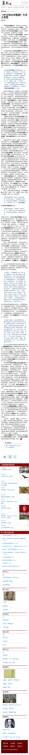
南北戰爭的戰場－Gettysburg (11, 577)
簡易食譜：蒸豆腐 (6, 490)
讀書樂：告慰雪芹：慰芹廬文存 (11, 680)
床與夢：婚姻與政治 (8, 623)
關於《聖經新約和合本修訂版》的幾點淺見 (14, 538)
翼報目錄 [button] (19, 746)
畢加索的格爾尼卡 (8, 535)
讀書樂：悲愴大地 (7, 683)
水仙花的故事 (6, 557)
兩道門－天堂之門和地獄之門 (11, 549)
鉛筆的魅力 (4, 523)
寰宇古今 (4, 7)
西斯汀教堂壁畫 (7, 560)
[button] (4, 456)
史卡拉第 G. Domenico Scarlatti (11, 737)
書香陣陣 (6, 667)
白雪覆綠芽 (4, 469)
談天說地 (16, 7)
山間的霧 (5, 609)
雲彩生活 (6, 649)
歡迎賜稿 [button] (19, 743)
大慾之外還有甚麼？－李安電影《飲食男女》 (15, 552)
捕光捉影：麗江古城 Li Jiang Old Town (9, 516)
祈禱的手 (5, 563)
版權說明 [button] (12, 746)
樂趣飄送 (6, 717)
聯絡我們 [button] (5, 746)
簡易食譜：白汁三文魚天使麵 (10, 659)
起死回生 (5, 641)
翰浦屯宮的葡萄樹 (6, 496)
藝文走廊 (10, 7)
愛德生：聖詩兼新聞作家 (9, 733)
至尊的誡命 (6, 627)
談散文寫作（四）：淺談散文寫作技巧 (13, 546)
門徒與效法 (6, 620)
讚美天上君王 (6, 729)
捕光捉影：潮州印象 (8, 708)
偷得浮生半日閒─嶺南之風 (10, 566)
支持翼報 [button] (12, 743)
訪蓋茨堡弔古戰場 (7, 581)
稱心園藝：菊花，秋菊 (9, 662)
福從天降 (3, 508)
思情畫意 (5, 606)
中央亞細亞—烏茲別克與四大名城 (9, 484)
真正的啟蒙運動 (5, 527)
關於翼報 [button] (5, 743)
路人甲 (4, 645)
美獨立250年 (4, 476)
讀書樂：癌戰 (6, 687)
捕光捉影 (6, 692)
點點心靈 (22, 7)
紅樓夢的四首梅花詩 (8, 543)
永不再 (4, 602)
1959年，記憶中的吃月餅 (8, 501)
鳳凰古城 (5, 637)
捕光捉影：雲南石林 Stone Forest (12, 705)
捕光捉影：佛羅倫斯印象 (9, 712)
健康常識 (5, 655)
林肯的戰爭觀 (6, 585)
